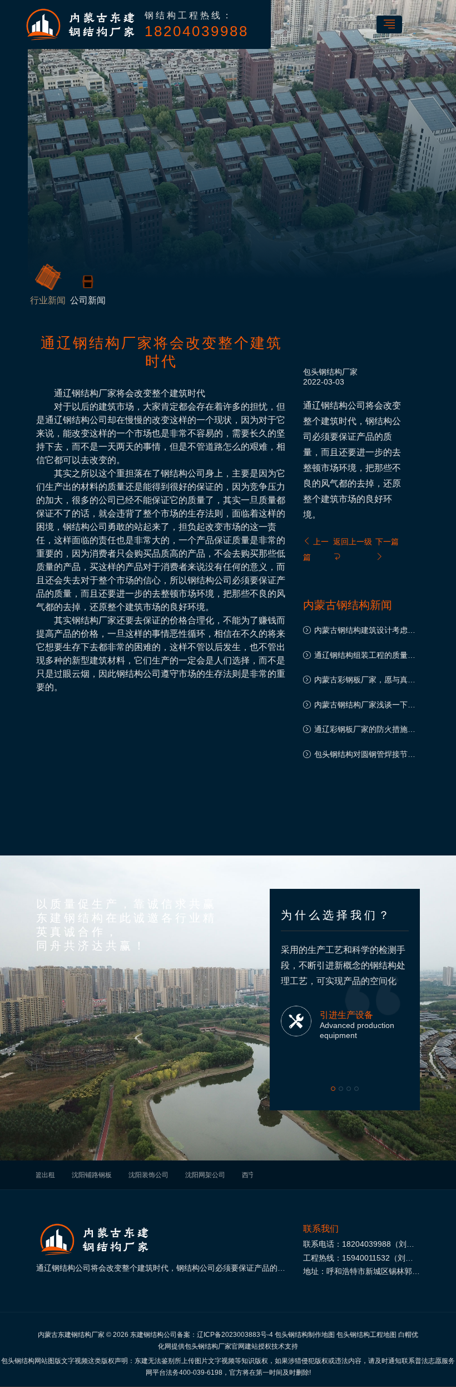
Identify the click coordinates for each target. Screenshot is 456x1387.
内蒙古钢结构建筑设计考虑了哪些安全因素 (364, 631)
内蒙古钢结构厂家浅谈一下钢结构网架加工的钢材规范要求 (364, 706)
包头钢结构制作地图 (305, 1335)
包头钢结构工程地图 (366, 1335)
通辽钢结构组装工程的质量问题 (364, 656)
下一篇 (387, 541)
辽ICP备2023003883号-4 (235, 1335)
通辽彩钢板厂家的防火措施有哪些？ (364, 730)
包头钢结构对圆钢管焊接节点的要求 (364, 755)
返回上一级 (352, 541)
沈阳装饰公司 (148, 1175)
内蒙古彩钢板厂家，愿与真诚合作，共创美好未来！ (364, 681)
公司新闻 (88, 300)
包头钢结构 (322, 371)
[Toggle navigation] (389, 24)
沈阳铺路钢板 (92, 1175)
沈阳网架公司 (205, 1175)
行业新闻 (48, 300)
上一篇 (316, 549)
